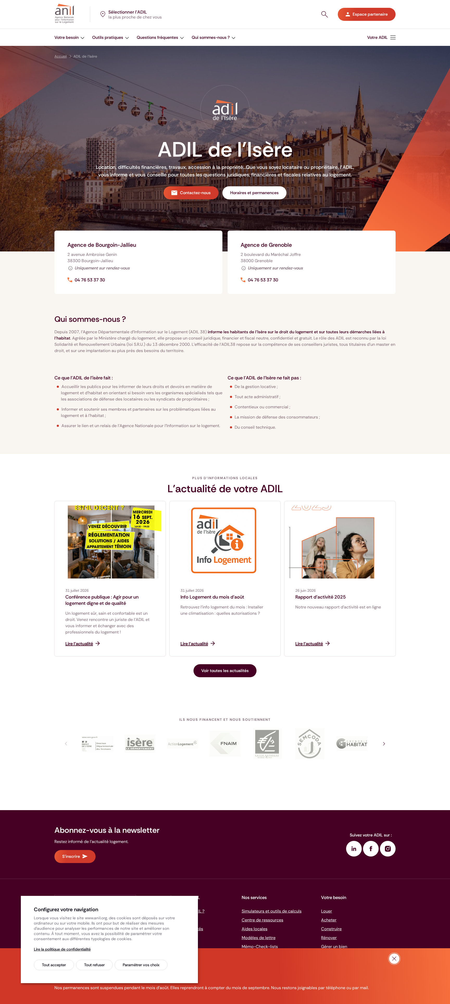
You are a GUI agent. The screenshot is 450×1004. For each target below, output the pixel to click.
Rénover (329, 937)
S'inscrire (71, 856)
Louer (326, 911)
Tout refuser (94, 965)
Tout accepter (54, 965)
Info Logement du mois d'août (212, 597)
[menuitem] (69, 37)
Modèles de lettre (259, 937)
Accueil (60, 56)
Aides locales (254, 929)
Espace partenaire (370, 14)
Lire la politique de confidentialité (62, 949)
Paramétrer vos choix (141, 965)
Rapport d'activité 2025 (320, 597)
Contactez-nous (195, 192)
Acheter (328, 920)
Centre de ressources (262, 920)
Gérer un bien (334, 946)
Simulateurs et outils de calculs (272, 911)
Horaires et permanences (254, 192)
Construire (331, 929)
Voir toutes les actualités (225, 670)
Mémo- (260, 946)
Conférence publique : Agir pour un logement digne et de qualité (102, 600)
